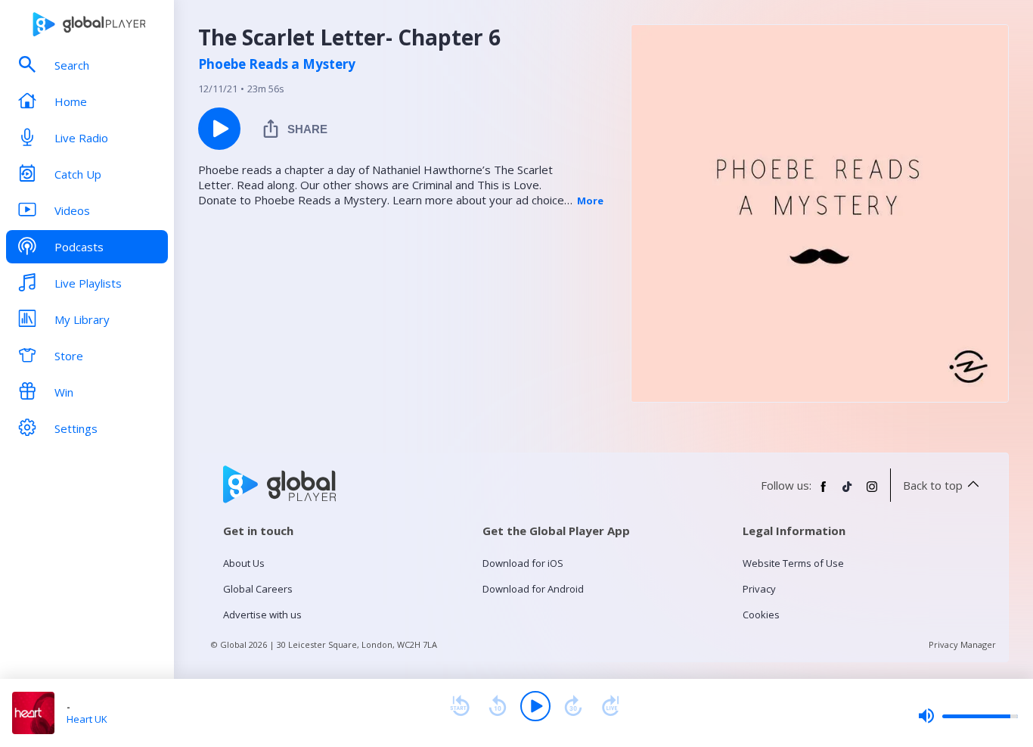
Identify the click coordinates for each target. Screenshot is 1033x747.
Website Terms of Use (793, 563)
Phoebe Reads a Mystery (276, 64)
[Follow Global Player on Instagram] (872, 492)
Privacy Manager (962, 644)
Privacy (759, 589)
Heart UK (87, 719)
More (590, 200)
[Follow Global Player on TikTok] (847, 492)
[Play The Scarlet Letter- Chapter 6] (219, 128)
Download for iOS (522, 563)
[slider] (968, 716)
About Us (244, 563)
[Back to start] (460, 706)
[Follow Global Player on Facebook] (823, 492)
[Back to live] (611, 706)
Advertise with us (262, 614)
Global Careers (258, 589)
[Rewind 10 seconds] (497, 706)
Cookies (761, 614)
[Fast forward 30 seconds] (573, 706)
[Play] (535, 706)
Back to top (933, 485)
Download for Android (533, 589)
